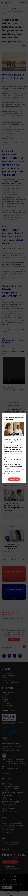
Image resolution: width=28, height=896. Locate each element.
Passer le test (14, 479)
